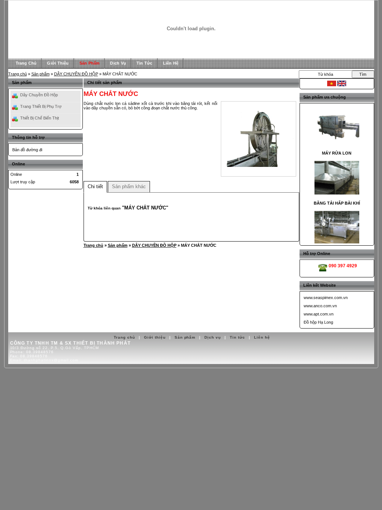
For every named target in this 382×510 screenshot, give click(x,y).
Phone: (32, 352)
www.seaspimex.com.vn (326, 297)
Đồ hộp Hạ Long (318, 322)
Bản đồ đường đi (27, 149)
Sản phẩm (40, 74)
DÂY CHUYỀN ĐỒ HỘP (76, 74)
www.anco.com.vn (320, 306)
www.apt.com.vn (319, 314)
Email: (44, 360)
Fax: (29, 356)
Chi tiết (95, 186)
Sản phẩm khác (129, 186)
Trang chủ (17, 74)
